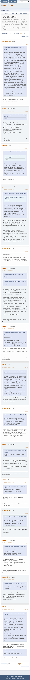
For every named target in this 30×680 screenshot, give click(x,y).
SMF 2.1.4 (8, 678)
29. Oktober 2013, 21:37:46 (8, 43)
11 (19, 33)
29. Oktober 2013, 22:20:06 (8, 411)
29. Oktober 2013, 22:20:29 (8, 447)
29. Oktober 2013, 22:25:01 (8, 579)
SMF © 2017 (13, 678)
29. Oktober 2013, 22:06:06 (8, 189)
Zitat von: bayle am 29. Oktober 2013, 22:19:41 (15, 517)
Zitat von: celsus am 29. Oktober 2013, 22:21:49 (15, 583)
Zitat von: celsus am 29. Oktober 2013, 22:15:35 (15, 415)
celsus (4, 108)
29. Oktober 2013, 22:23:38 (8, 513)
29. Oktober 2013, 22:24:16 (8, 542)
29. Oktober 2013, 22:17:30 (8, 328)
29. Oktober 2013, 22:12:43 (8, 251)
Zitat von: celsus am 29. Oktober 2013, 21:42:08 (15, 152)
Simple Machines (20, 678)
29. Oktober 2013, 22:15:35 (8, 270)
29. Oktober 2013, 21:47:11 (8, 148)
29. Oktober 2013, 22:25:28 (8, 609)
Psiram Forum (7, 5)
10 (17, 33)
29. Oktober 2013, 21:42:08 (8, 111)
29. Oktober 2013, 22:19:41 (8, 367)
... (15, 33)
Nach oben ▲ (21, 676)
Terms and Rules (13, 676)
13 (23, 33)
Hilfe (7, 676)
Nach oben (4, 664)
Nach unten (5, 33)
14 (25, 33)
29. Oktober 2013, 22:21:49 (8, 482)
